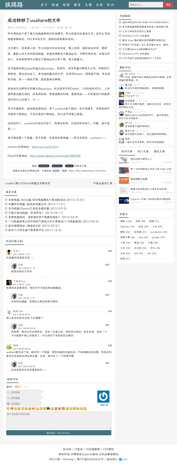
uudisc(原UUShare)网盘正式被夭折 (28, 183)
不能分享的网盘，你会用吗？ (26, 212)
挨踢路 (14, 5)
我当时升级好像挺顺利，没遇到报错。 (145, 88)
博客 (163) (126, 221)
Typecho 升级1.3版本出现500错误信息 (150, 199)
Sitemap (68, 459)
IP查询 (78, 449)
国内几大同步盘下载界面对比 (26, 230)
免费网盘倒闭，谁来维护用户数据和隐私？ (34, 217)
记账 (100, 5)
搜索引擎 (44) (127, 237)
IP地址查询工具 (102, 183)
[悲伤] (15, 408)
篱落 (110, 454)
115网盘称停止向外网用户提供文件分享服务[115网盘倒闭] (44, 221)
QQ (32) (138, 253)
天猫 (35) (153, 242)
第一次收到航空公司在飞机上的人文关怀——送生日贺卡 (151, 169)
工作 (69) (157, 226)
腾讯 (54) (125, 232)
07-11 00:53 (142, 131)
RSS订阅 (54, 459)
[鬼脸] (22, 408)
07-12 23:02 (140, 112)
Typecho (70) (127, 226)
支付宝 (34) (140, 248)
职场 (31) (125, 258)
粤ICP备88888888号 (90, 459)
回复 (110, 251)
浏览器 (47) (140, 232)
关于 (44, 5)
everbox (46, 88)
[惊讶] (37, 408)
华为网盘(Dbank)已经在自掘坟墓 (28, 208)
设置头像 (104, 405)
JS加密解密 (93, 449)
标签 (66, 5)
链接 (55, 5)
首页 (33, 5)
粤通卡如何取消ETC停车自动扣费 (149, 189)
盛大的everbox (44, 68)
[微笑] (26, 408)
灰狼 (20, 264)
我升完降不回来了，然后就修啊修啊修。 (147, 134)
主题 (88, 5)
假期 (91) (154, 221)
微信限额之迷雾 (139, 179)
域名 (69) (143, 226)
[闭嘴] (18, 408)
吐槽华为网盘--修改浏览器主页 (27, 204)
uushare (43, 166)
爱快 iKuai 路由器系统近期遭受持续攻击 (144, 40)
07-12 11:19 (139, 123)
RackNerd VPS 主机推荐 (135, 35)
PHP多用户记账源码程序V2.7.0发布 (141, 58)
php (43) (143, 237)
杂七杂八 (36, 27)
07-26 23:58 (138, 93)
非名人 (16, 251)
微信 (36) (139, 242)
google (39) (158, 237)
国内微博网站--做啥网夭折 (24, 225)
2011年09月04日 (18, 27)
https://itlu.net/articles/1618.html (87, 170)
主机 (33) (125, 253)
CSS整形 (108, 449)
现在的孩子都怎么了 (141, 159)
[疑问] (8, 408)
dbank (69, 166)
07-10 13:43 (137, 139)
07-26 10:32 (142, 101)
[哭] (81, 408)
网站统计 (112, 459)
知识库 (67, 449)
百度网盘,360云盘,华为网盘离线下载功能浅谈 (36, 199)
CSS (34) (125, 248)
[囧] (74, 408)
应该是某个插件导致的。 (138, 126)
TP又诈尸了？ (132, 96)
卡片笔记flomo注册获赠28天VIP (139, 49)
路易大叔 (18, 311)
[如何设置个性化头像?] (103, 401)
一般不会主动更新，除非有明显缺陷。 (145, 142)
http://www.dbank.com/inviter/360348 (55, 155)
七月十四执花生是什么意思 (136, 31)
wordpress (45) (158, 232)
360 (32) (151, 253)
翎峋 (15, 345)
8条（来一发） (67, 27)
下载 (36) (125, 242)
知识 (111, 5)
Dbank (28, 68)
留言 (77, 5)
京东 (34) (155, 248)
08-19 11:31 (142, 74)
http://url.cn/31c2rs (45, 146)
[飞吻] (33, 408)
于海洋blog (19, 281)
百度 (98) (140, 221)
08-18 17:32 (140, 85)
